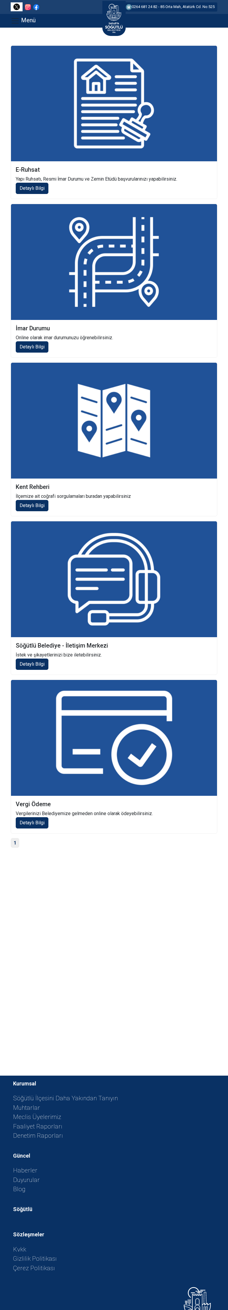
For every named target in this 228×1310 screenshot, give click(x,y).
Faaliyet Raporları (37, 1126)
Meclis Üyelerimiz (37, 1116)
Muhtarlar (26, 1107)
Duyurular (26, 1179)
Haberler (25, 1170)
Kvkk (19, 1249)
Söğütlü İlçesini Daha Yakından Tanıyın (65, 1098)
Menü (28, 20)
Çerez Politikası (34, 1268)
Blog (19, 1189)
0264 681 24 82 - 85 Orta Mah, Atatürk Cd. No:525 (173, 6)
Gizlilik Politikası (35, 1258)
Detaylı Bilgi (32, 188)
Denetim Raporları (38, 1135)
